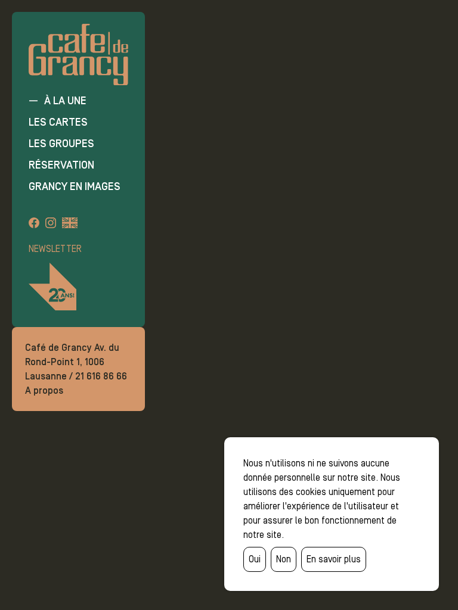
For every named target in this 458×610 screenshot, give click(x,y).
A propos (44, 390)
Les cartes (58, 122)
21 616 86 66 (101, 376)
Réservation (61, 165)
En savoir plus (334, 559)
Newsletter (55, 248)
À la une (65, 100)
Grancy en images (74, 186)
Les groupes (61, 143)
